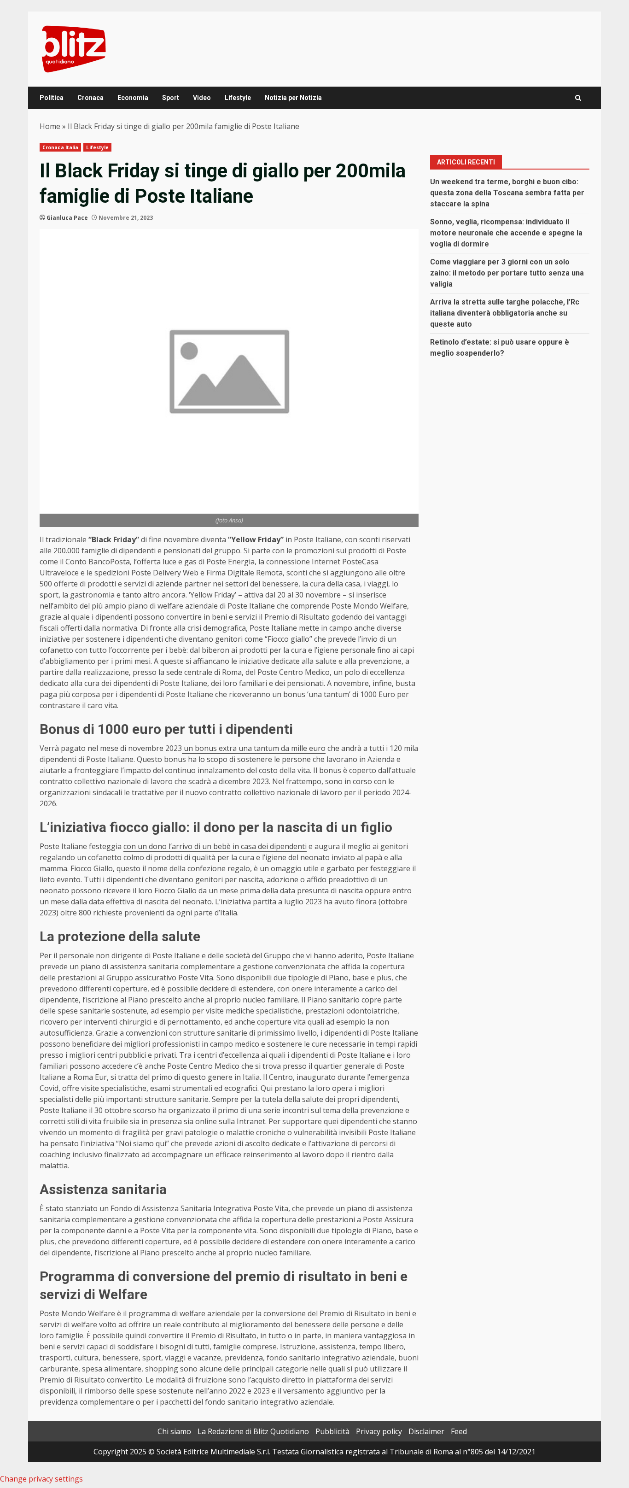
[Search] (578, 98)
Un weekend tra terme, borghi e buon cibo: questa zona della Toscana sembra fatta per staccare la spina (507, 192)
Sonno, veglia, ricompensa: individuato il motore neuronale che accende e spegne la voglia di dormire (506, 232)
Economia (132, 97)
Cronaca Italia (60, 147)
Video (202, 97)
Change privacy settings (41, 1479)
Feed (459, 1431)
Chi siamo (174, 1431)
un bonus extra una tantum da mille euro (254, 748)
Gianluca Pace (67, 218)
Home (50, 126)
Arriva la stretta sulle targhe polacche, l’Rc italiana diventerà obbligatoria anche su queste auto (504, 313)
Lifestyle (238, 97)
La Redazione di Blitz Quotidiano (253, 1431)
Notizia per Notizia (293, 97)
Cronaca (90, 97)
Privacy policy (379, 1431)
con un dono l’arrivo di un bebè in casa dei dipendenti (215, 846)
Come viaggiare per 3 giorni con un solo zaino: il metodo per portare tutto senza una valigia (507, 273)
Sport (170, 97)
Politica (52, 97)
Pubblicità (332, 1431)
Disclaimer (426, 1431)
